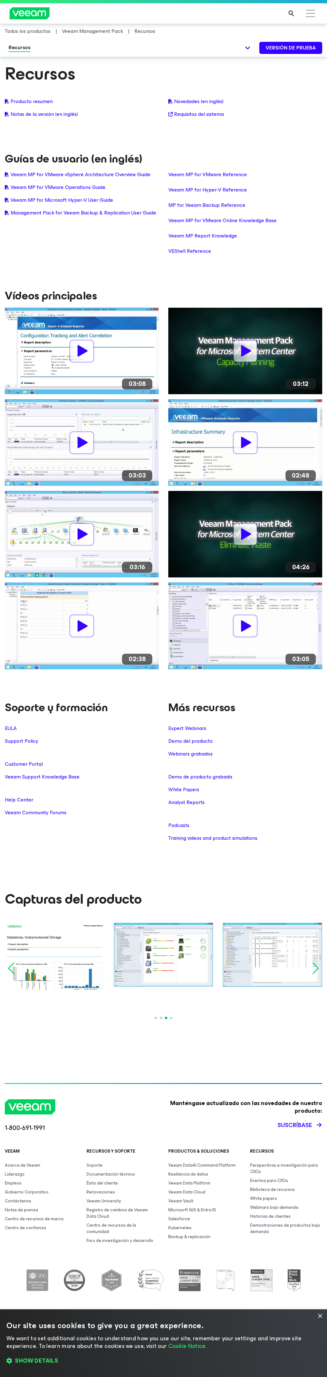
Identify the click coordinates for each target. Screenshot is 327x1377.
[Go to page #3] (166, 1018)
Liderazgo (15, 1174)
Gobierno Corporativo (27, 1192)
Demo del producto (190, 741)
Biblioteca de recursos (272, 1189)
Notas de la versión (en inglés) (44, 114)
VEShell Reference (189, 251)
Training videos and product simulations (212, 838)
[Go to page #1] (155, 1018)
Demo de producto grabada (200, 777)
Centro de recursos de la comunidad (111, 1228)
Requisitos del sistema (199, 114)
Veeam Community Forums (35, 812)
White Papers (183, 790)
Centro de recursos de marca (34, 1219)
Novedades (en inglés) (199, 101)
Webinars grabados (190, 754)
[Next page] (315, 968)
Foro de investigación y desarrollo (120, 1240)
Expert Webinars (187, 728)
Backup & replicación (189, 1236)
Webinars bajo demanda (274, 1207)
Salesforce (179, 1219)
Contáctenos (18, 1201)
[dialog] (163, 1343)
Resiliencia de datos (188, 1174)
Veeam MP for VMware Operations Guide (58, 187)
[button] (163, 1361)
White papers (263, 1198)
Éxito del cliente (102, 1183)
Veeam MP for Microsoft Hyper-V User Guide (62, 200)
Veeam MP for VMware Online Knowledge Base (222, 220)
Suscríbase (295, 1125)
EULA (11, 728)
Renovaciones (101, 1192)
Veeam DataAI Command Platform (202, 1165)
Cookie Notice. (187, 1346)
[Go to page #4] (171, 1018)
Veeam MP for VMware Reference (207, 174)
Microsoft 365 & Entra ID (192, 1210)
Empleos (13, 1183)
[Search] (291, 13)
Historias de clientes (270, 1216)
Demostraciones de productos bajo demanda (285, 1228)
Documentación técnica (111, 1174)
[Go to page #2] (161, 1018)
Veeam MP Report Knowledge (202, 235)
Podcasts (178, 825)
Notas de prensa (21, 1210)
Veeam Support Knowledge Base (42, 777)
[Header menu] (310, 13)
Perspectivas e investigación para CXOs (284, 1168)
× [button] (319, 1316)
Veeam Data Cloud (186, 1192)
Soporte (95, 1165)
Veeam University (104, 1201)
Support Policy (21, 741)
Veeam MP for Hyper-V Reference (207, 189)
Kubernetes (180, 1227)
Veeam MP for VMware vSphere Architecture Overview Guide (80, 174)
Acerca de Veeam (22, 1165)
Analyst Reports (186, 802)
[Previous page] (12, 968)
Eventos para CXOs (269, 1180)
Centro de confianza (25, 1227)
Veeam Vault (180, 1201)
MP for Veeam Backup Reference (206, 205)
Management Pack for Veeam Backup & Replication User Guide (83, 213)
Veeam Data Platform (189, 1183)
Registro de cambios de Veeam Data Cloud (117, 1213)
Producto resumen (32, 101)
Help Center (19, 800)
